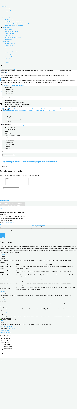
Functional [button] (2, 291)
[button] (5, 332)
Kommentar (2, 185)
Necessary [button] (2, 254)
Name (1, 188)
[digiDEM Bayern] (4, 72)
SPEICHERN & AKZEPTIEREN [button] (6, 326)
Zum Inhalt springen (4, 330)
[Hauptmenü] (0, 79)
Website (2, 194)
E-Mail (1, 191)
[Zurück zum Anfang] (0, 224)
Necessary (3, 256)
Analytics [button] (2, 305)
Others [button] (1, 320)
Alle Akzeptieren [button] (13, 232)
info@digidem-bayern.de (8, 222)
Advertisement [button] (3, 312)
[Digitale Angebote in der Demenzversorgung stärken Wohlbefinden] (17, 157)
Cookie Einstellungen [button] (4, 232)
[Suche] (14, 69)
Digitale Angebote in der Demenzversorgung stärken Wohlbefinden (29, 161)
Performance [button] (3, 299)
